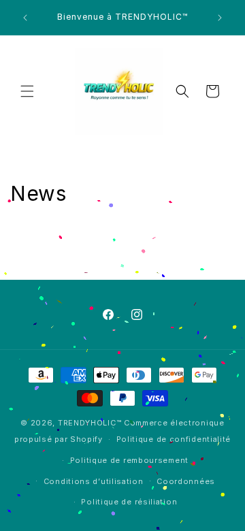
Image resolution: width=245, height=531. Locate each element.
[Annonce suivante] (220, 18)
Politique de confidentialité (173, 439)
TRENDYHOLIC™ (89, 423)
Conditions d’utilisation (94, 481)
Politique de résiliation (129, 501)
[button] (27, 91)
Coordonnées (186, 481)
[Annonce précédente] (25, 18)
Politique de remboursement (129, 460)
